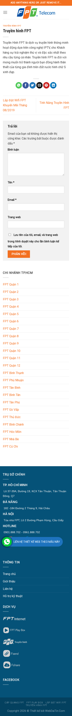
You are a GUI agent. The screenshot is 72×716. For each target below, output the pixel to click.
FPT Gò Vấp (11, 409)
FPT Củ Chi (10, 446)
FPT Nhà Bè (11, 439)
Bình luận (13, 149)
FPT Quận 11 (11, 358)
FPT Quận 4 (11, 306)
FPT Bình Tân (11, 395)
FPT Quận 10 (11, 351)
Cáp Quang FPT (14, 702)
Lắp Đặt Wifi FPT (56, 702)
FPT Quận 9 (11, 343)
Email (12, 200)
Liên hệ (7, 589)
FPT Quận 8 (11, 336)
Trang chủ (9, 574)
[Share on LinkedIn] (53, 85)
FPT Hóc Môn (12, 432)
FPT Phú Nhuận (13, 380)
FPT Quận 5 (11, 314)
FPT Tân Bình (11, 387)
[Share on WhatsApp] (19, 85)
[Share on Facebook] (25, 85)
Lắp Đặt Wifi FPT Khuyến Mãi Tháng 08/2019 (15, 105)
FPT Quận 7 (11, 329)
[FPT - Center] (36, 12)
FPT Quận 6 (11, 321)
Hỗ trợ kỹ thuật (12, 596)
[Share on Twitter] (32, 85)
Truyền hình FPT (12, 26)
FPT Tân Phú (11, 402)
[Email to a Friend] (39, 85)
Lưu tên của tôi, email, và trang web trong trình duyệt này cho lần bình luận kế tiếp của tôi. (33, 240)
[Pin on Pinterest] (46, 85)
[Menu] (5, 12)
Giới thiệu (9, 581)
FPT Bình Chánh (13, 424)
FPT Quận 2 (11, 292)
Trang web (14, 217)
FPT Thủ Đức (12, 417)
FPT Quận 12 (11, 365)
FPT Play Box (34, 702)
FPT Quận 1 (11, 284)
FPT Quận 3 (11, 299)
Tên (11, 182)
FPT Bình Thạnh (13, 373)
